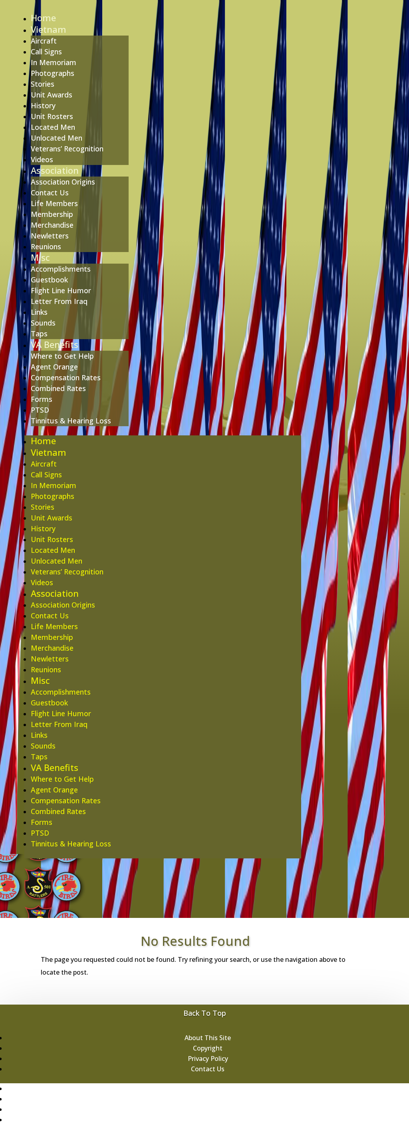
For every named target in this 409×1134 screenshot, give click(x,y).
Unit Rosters (52, 116)
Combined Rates (58, 388)
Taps (39, 333)
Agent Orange (54, 366)
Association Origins (63, 182)
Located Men (53, 127)
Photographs (52, 73)
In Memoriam (53, 62)
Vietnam (48, 29)
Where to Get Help (62, 356)
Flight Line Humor (61, 290)
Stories (42, 84)
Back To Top (204, 1013)
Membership (52, 214)
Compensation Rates (66, 377)
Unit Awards (51, 94)
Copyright (207, 1048)
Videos (42, 159)
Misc (40, 257)
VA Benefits (54, 344)
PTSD (40, 410)
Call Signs (46, 51)
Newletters (50, 235)
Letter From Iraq (59, 301)
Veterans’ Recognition (67, 148)
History (43, 105)
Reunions (46, 246)
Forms (41, 399)
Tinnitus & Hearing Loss (71, 420)
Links (39, 312)
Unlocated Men (56, 138)
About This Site (208, 1037)
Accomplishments (61, 269)
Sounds (43, 323)
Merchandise (52, 225)
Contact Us (50, 192)
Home (43, 18)
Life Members (54, 203)
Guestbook (49, 279)
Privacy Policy (208, 1058)
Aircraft (44, 41)
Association (55, 170)
